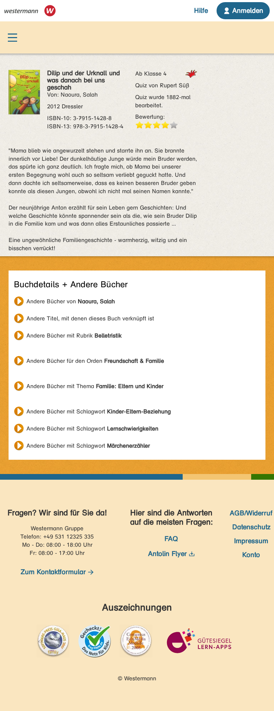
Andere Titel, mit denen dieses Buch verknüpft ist (90, 318)
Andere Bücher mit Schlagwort (98, 411)
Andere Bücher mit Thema (94, 386)
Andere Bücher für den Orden (95, 360)
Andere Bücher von (70, 301)
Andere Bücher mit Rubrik (74, 335)
